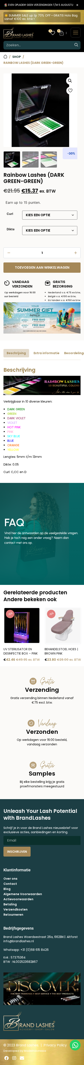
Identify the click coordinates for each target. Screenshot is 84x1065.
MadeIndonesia (35, 1051)
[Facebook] (6, 1058)
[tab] (16, 353)
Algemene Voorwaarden (22, 894)
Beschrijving (16, 353)
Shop (16, 57)
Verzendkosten (15, 909)
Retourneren (13, 914)
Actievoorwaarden (18, 899)
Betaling (10, 904)
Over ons (10, 878)
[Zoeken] (76, 45)
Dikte (11, 229)
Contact (10, 884)
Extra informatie (46, 353)
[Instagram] (14, 1058)
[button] (70, 81)
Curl (10, 213)
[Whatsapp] (75, 1045)
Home (5, 57)
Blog (7, 889)
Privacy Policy (55, 1045)
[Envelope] (22, 1058)
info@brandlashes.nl (18, 941)
